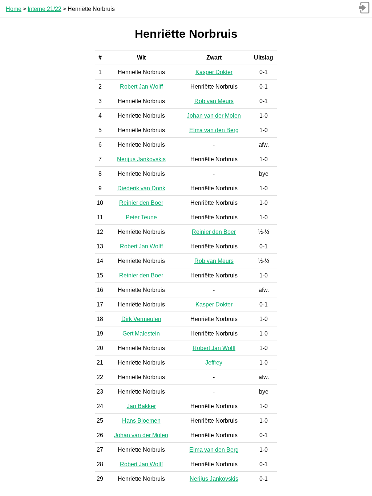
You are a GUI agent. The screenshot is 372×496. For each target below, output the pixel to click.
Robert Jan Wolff (141, 87)
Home (13, 9)
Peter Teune (141, 217)
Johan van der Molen (214, 116)
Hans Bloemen (141, 421)
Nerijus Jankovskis (141, 159)
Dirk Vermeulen (141, 319)
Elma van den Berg (214, 130)
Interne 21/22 (44, 9)
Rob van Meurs (214, 101)
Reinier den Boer (141, 203)
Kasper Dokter (213, 72)
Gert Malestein (141, 333)
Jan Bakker (141, 406)
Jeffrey (213, 362)
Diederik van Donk (141, 188)
